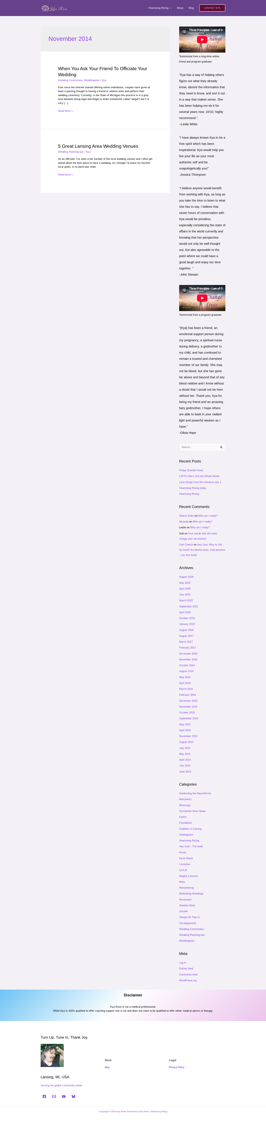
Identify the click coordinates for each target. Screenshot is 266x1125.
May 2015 (184, 724)
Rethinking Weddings (191, 893)
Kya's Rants (186, 858)
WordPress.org (188, 980)
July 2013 (184, 765)
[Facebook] (44, 1096)
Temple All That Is (189, 917)
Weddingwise (91, 80)
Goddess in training (190, 828)
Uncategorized (187, 923)
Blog (191, 7)
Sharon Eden (186, 515)
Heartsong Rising (158, 7)
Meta (182, 881)
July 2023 (184, 594)
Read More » (65, 110)
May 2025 (184, 582)
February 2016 (187, 694)
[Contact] (54, 1096)
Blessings (184, 805)
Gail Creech (186, 544)
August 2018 (186, 630)
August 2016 (186, 671)
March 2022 (186, 600)
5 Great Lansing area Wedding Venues (98, 146)
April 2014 (185, 759)
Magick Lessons (188, 876)
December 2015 (188, 700)
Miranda (183, 521)
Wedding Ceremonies (70, 80)
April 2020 (185, 612)
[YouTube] (63, 1096)
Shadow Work (187, 905)
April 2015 (185, 730)
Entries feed (186, 968)
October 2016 (187, 665)
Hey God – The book (191, 846)
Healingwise (186, 834)
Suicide (183, 911)
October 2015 (187, 712)
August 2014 (186, 742)
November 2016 (188, 659)
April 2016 (185, 683)
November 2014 (188, 736)
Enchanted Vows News (192, 811)
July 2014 (184, 748)
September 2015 (188, 718)
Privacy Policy (176, 1067)
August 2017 (186, 635)
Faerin (182, 816)
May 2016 (184, 677)
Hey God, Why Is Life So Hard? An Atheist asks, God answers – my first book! (202, 550)
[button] (212, 8)
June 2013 (185, 771)
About (180, 7)
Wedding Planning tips (71, 151)
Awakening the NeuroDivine (195, 793)
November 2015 (188, 706)
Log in (182, 962)
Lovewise (184, 864)
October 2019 (187, 618)
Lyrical (183, 870)
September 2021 (188, 606)
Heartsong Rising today (192, 488)
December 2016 (188, 653)
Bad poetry (185, 799)
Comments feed (188, 974)
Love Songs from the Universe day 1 (200, 482)
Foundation (185, 822)
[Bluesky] (73, 1096)
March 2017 (186, 641)
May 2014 (184, 753)
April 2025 (185, 588)
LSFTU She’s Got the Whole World (199, 476)
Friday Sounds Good (191, 470)
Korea (182, 852)
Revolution (185, 899)
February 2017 (187, 647)
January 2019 (187, 624)
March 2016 (186, 688)
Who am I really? (208, 515)
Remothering (186, 887)
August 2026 (186, 576)
